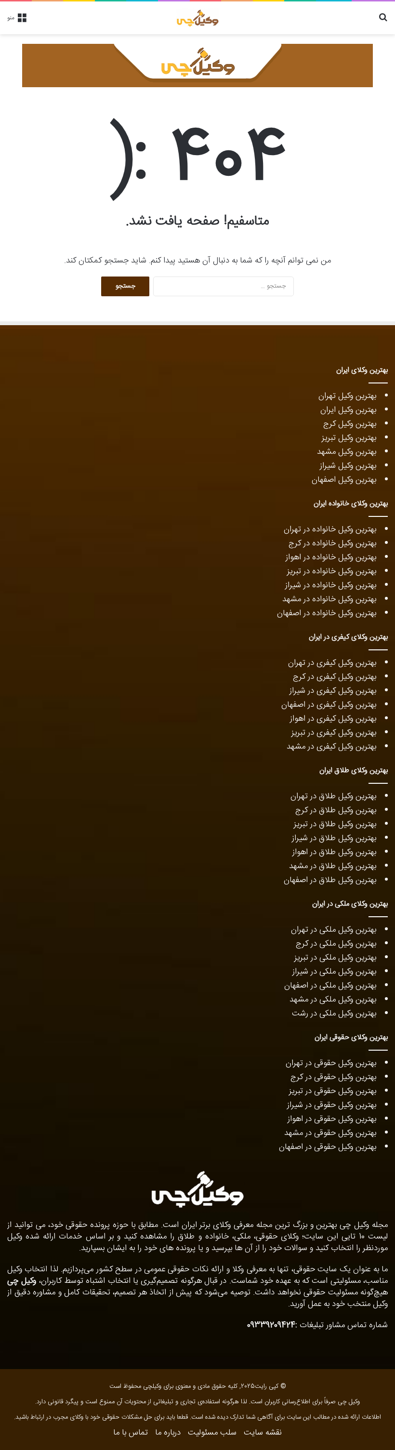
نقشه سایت (263, 1432)
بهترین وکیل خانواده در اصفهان (326, 613)
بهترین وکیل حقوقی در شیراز (331, 1105)
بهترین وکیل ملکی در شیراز (334, 971)
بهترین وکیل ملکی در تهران (333, 929)
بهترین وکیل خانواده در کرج (332, 543)
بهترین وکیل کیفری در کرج (334, 677)
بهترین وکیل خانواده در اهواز (331, 557)
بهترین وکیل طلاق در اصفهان (330, 880)
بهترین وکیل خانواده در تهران (330, 529)
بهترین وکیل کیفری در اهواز (333, 718)
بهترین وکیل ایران (348, 410)
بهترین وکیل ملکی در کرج (336, 943)
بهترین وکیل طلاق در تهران (333, 796)
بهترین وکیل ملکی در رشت (334, 1013)
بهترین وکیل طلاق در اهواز (334, 852)
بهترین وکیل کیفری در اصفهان (328, 705)
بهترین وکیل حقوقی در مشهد (330, 1133)
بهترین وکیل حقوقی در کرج (333, 1077)
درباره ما (168, 1432)
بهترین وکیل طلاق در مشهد (332, 866)
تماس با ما (130, 1432)
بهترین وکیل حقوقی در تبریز (332, 1091)
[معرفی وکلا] (197, 65)
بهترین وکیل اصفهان (344, 480)
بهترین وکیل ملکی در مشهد (333, 999)
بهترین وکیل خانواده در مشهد (329, 599)
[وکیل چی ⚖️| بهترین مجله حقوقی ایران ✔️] (197, 17)
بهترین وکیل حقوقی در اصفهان (327, 1147)
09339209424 (271, 1325)
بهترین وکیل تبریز (349, 438)
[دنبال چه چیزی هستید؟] (383, 21)
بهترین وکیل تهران (347, 396)
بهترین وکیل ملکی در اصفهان (330, 985)
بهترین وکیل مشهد (346, 452)
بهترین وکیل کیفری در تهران (332, 663)
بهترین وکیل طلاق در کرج (335, 810)
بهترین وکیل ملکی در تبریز (335, 957)
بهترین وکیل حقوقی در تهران (331, 1063)
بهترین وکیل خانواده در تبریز (331, 571)
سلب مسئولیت (212, 1432)
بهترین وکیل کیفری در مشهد (331, 746)
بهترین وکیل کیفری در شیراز (333, 691)
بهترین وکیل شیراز (348, 466)
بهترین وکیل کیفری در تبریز (333, 732)
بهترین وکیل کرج (349, 424)
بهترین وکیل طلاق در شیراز (334, 838)
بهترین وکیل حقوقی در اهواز (332, 1119)
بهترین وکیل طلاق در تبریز (335, 824)
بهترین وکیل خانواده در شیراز (330, 585)
